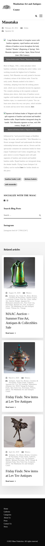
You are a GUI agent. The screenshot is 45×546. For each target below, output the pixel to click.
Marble (8, 460)
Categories (7, 515)
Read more (10, 333)
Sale (24, 305)
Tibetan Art (15, 308)
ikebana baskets (31, 179)
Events (16, 299)
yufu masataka (10, 184)
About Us (7, 518)
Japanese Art (9, 31)
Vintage (23, 308)
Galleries (30, 383)
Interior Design (14, 301)
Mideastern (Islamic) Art (14, 303)
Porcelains (9, 305)
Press (5, 521)
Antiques (12, 296)
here (32, 107)
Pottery (32, 388)
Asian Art (22, 296)
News (6, 527)
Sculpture (30, 305)
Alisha (26, 28)
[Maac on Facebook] (5, 201)
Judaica (17, 458)
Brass (29, 296)
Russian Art (18, 305)
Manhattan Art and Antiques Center (27, 7)
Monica (28, 293)
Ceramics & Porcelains (17, 298)
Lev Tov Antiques (21, 384)
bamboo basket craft (13, 179)
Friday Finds (21, 383)
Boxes (21, 455)
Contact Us (8, 524)
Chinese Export (31, 298)
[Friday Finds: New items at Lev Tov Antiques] (19, 357)
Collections (10, 299)
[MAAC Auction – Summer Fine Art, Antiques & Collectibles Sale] (19, 272)
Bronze (34, 296)
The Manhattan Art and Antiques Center (20, 307)
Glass (29, 299)
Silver (8, 306)
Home (6, 509)
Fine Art (23, 299)
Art (17, 296)
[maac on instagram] (8, 201)
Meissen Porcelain (18, 460)
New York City (29, 303)
